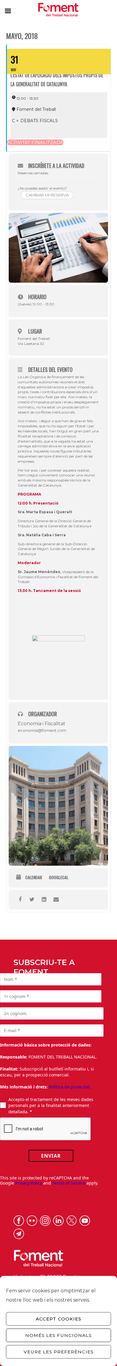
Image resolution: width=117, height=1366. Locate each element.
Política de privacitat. (70, 1087)
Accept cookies (58, 1319)
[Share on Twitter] (32, 899)
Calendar (33, 877)
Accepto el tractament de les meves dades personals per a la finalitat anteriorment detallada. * (50, 1105)
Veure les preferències (59, 1352)
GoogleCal (58, 877)
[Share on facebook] (20, 899)
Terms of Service (68, 1183)
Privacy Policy (28, 1183)
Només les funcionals (58, 1335)
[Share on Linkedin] (44, 899)
